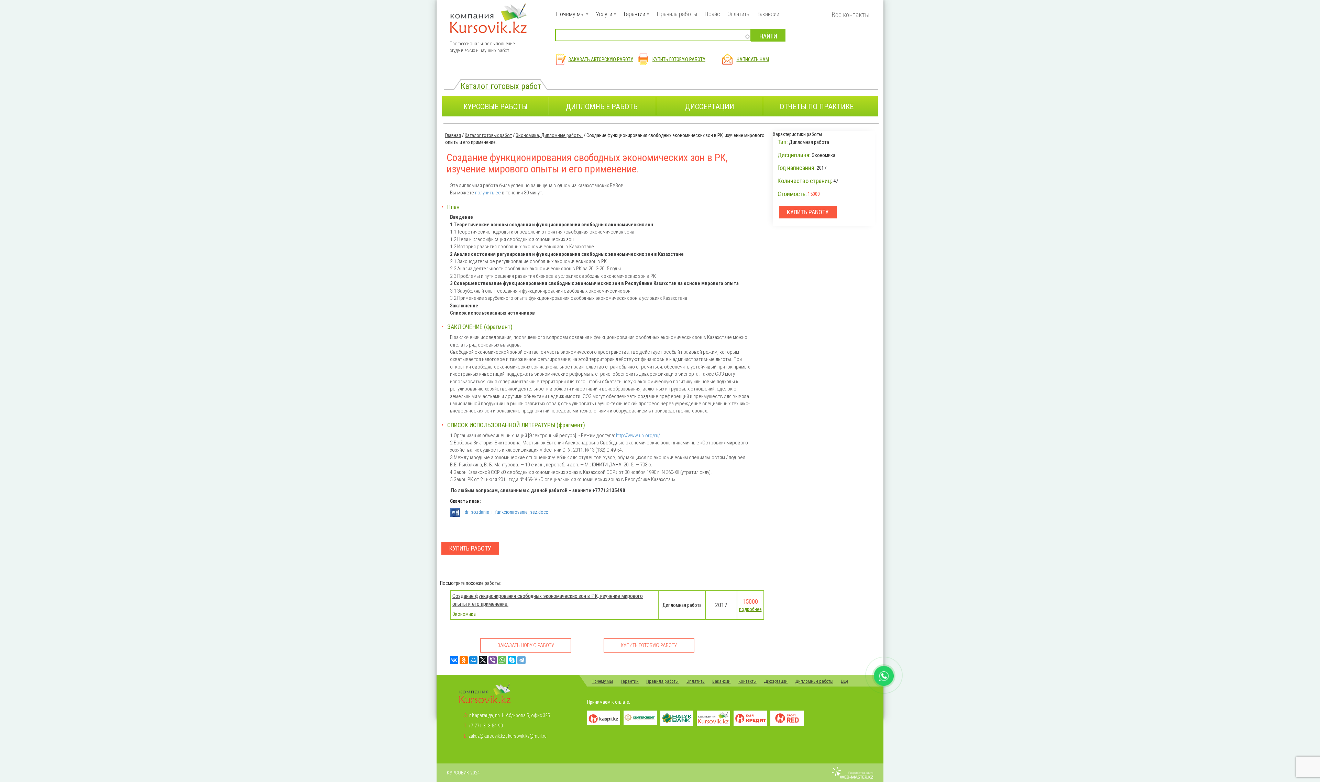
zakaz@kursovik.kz (487, 736)
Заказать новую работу (525, 645)
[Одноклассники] (464, 660)
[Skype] (512, 660)
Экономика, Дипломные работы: (549, 135)
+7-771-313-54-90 (486, 725)
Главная (453, 135)
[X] (483, 660)
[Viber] (492, 660)
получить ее (488, 193)
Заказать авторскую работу (601, 59)
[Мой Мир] (473, 660)
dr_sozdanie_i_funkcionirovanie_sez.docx (506, 512)
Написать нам (753, 59)
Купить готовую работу (678, 59)
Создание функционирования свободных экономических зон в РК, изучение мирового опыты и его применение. (547, 600)
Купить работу (470, 548)
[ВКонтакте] (454, 660)
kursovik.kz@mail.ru (527, 736)
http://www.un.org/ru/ (638, 435)
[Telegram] (521, 660)
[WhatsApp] (502, 660)
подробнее (750, 609)
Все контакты (851, 15)
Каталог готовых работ (501, 86)
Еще (844, 681)
